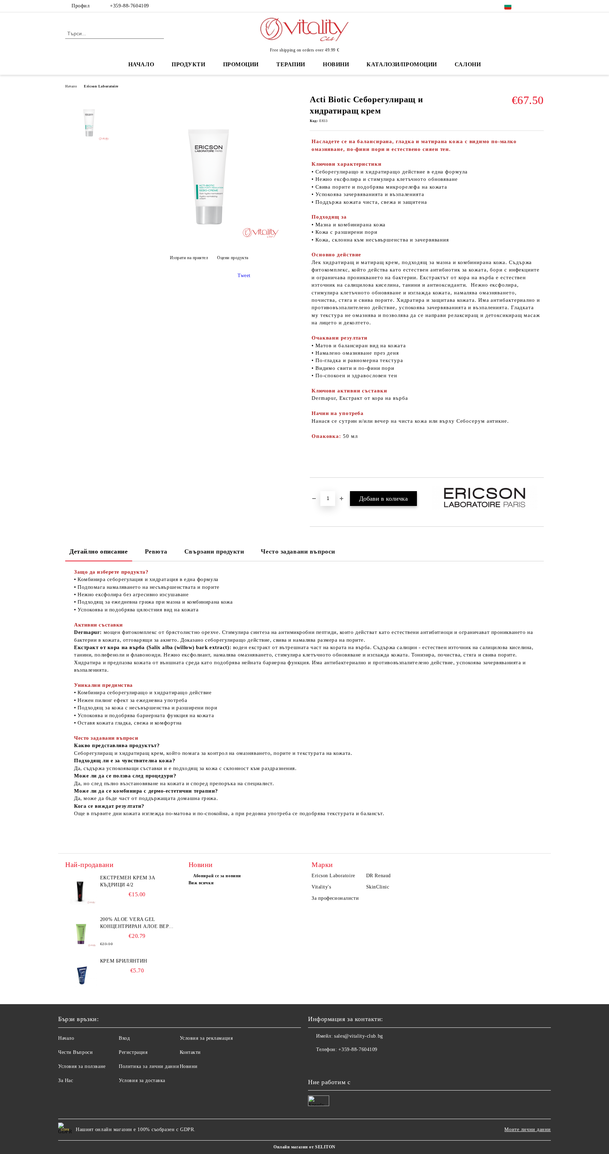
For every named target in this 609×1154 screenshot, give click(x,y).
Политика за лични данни (149, 1066)
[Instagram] (540, 6)
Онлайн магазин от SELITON (304, 1146)
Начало (141, 64)
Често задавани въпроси (298, 551)
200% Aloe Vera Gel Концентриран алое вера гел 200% (136, 923)
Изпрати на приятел (189, 257)
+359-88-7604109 (129, 5)
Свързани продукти (214, 551)
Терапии (290, 64)
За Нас (65, 1080)
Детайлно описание (98, 551)
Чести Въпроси (75, 1052)
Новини (189, 1066)
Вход (124, 1038)
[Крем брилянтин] (81, 973)
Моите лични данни (527, 1129)
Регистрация (133, 1052)
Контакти (190, 1052)
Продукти (188, 64)
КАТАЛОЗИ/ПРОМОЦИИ (402, 64)
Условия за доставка (142, 1080)
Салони (468, 64)
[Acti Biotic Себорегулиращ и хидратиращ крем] (209, 240)
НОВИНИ (336, 64)
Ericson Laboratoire (101, 86)
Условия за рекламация (206, 1038)
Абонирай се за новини (217, 875)
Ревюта (156, 551)
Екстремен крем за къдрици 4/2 (127, 881)
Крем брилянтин (123, 961)
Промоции (241, 64)
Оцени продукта (232, 257)
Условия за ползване (82, 1066)
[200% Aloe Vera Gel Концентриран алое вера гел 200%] (81, 932)
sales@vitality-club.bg (358, 1036)
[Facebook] (529, 6)
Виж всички (201, 882)
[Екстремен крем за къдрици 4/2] (81, 890)
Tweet (244, 275)
